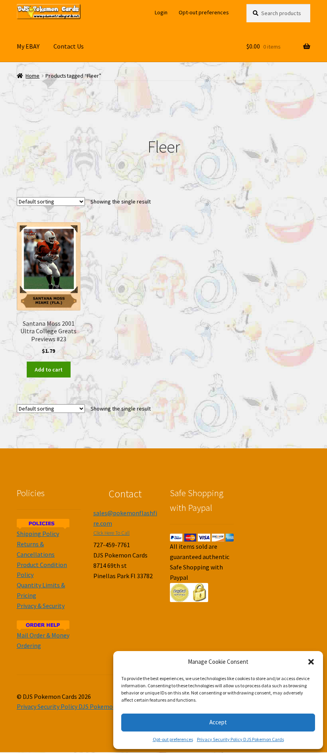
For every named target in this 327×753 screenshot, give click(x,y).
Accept (218, 722)
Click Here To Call (111, 533)
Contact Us (68, 46)
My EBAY (28, 46)
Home (32, 75)
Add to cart (49, 369)
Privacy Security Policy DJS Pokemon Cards (240, 739)
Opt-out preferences (173, 739)
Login (161, 12)
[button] (311, 662)
